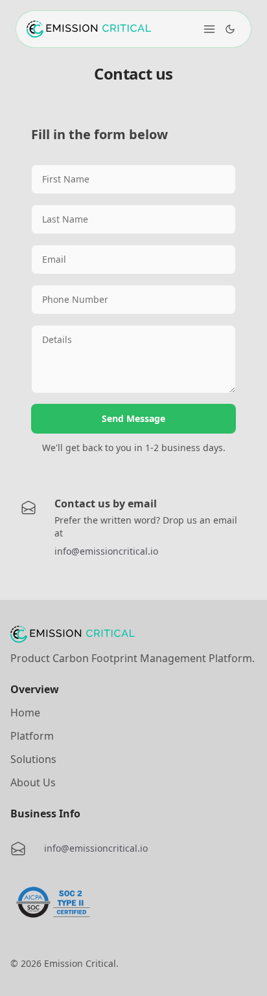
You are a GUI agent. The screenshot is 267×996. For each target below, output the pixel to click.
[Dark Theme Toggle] (230, 29)
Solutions (33, 759)
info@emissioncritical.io (106, 551)
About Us (33, 782)
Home (25, 712)
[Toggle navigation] (209, 29)
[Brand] (89, 29)
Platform (32, 736)
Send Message (133, 418)
